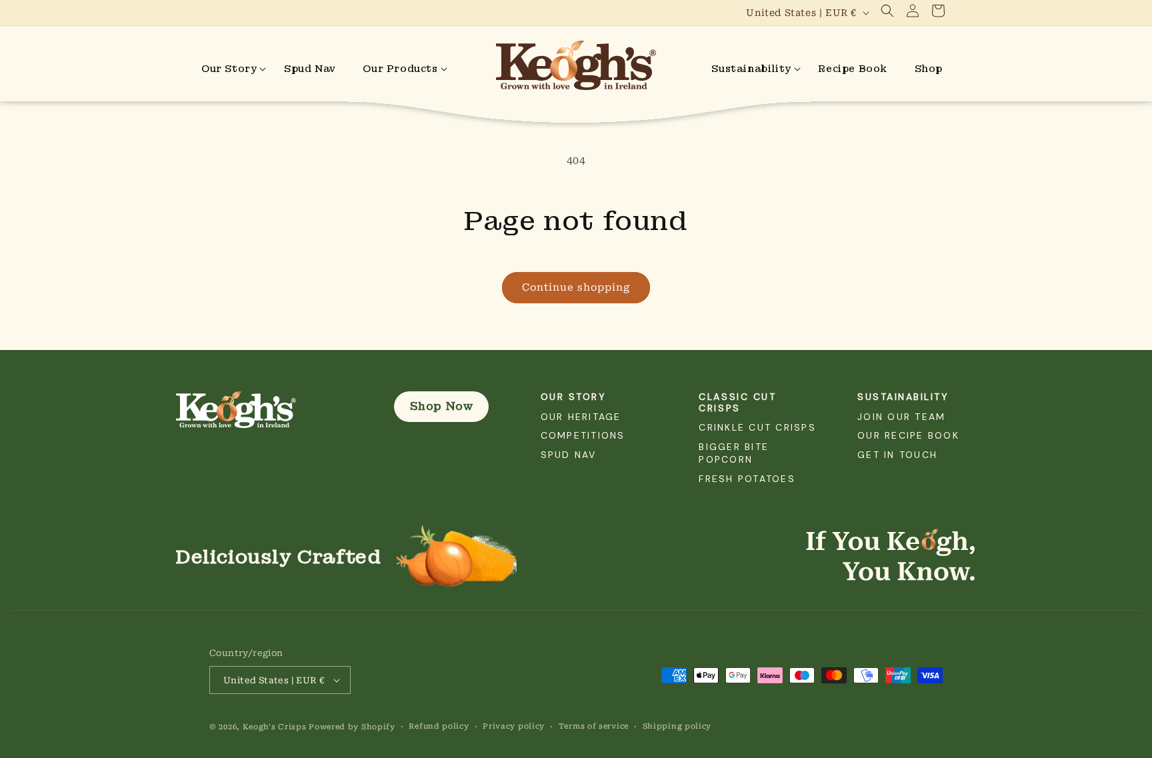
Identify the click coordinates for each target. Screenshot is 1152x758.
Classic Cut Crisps (737, 402)
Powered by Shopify (352, 727)
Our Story (574, 397)
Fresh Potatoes (747, 479)
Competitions (583, 435)
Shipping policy (677, 726)
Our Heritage (581, 417)
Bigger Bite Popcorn (734, 453)
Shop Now (441, 406)
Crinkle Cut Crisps (757, 427)
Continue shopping (576, 287)
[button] (887, 10)
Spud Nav (569, 455)
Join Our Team (901, 417)
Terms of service (594, 726)
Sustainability (903, 397)
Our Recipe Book (908, 435)
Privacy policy (514, 726)
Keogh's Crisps (275, 727)
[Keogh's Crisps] (265, 410)
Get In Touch (897, 455)
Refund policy (439, 726)
